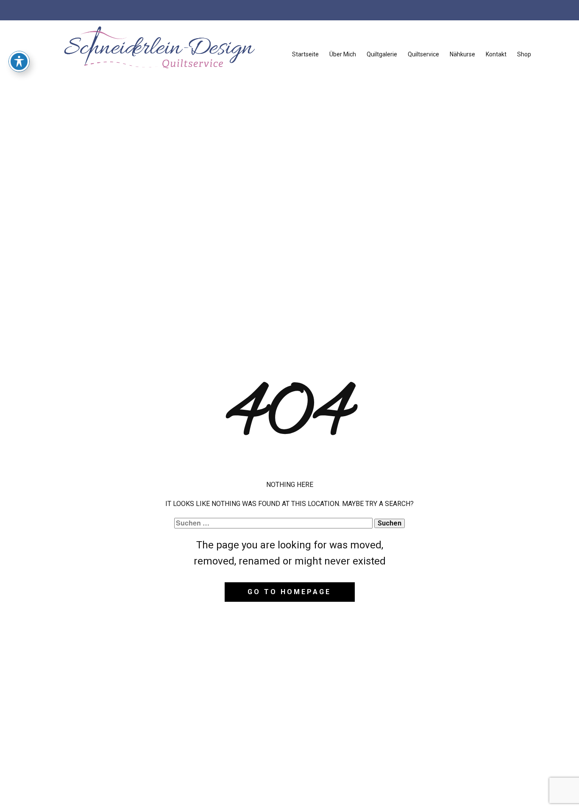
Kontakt (496, 54)
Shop (524, 54)
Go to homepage (289, 592)
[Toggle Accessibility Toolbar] (19, 61)
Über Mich (342, 54)
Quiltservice (423, 54)
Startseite (305, 54)
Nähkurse (462, 54)
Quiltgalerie (382, 54)
